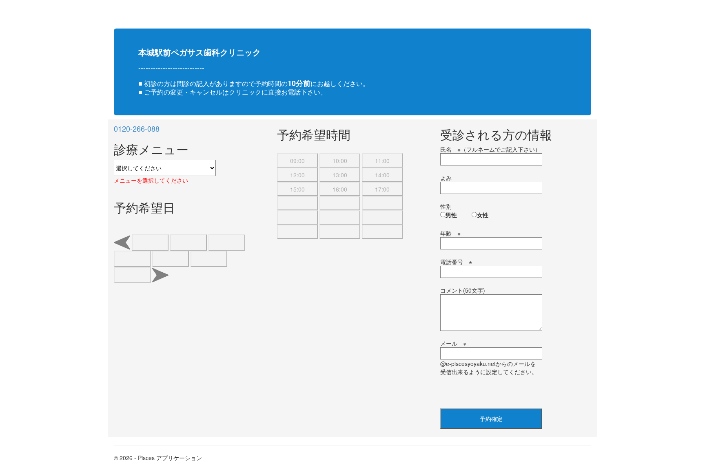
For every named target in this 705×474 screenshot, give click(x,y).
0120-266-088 (137, 128)
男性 (451, 215)
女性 (482, 215)
